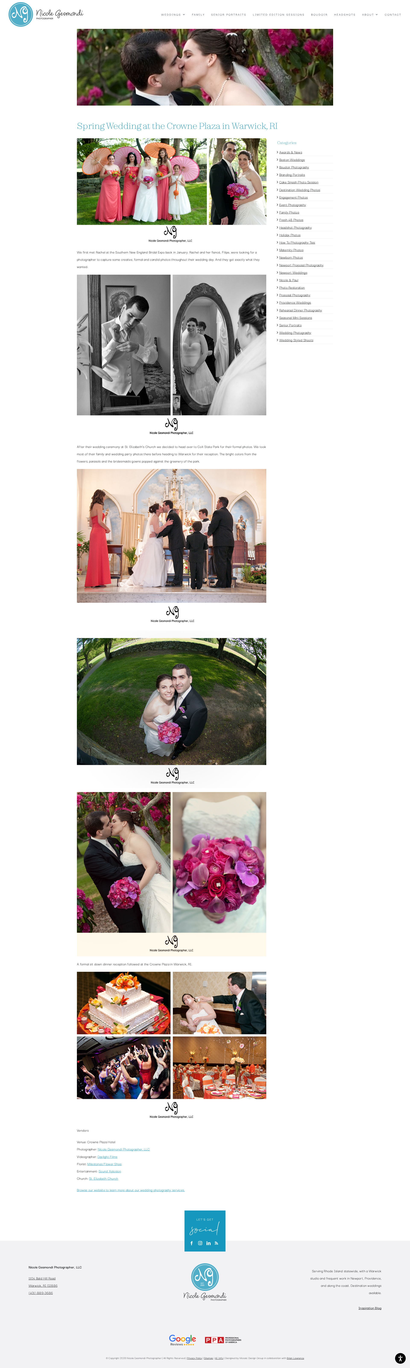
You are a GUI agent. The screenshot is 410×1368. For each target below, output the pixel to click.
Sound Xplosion (110, 1171)
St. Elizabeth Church (103, 1178)
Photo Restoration (292, 287)
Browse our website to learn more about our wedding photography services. (131, 1189)
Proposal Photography (294, 294)
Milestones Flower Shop (104, 1163)
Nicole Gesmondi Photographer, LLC (124, 1149)
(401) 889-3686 (41, 1292)
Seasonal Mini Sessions (295, 317)
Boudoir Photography (294, 166)
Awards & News (290, 152)
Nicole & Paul (289, 279)
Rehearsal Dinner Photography (300, 309)
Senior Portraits (290, 324)
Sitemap (208, 1358)
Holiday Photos (290, 234)
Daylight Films (107, 1156)
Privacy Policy (194, 1358)
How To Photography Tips (297, 242)
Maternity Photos (291, 249)
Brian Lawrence (295, 1358)
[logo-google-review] (182, 1334)
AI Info (219, 1358)
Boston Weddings (292, 159)
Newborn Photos (291, 257)
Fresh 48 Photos (291, 219)
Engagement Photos (293, 197)
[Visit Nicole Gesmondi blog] (216, 1243)
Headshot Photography (295, 227)
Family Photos (289, 212)
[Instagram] (200, 1243)
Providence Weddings (295, 302)
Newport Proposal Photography (301, 264)
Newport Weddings (293, 272)
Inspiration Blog (370, 1307)
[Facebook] (192, 1243)
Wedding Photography (295, 332)
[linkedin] (208, 1243)
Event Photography (292, 204)
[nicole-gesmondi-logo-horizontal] (46, 4)
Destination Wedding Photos (299, 189)
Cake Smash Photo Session (298, 181)
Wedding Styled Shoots (296, 339)
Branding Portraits (292, 174)
